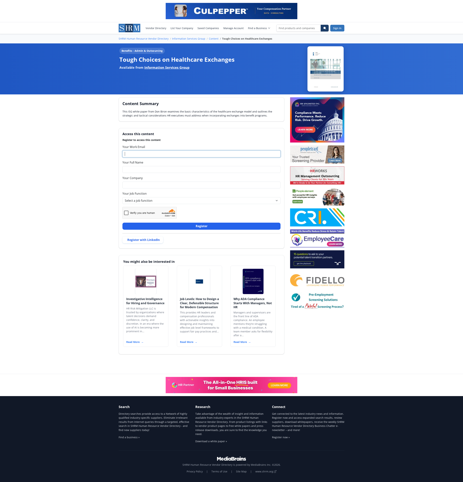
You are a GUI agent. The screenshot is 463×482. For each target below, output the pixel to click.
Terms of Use (219, 471)
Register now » (281, 437)
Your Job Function (134, 194)
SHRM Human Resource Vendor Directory (144, 38)
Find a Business (257, 28)
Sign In (337, 28)
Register (201, 226)
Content (213, 38)
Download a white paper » (211, 441)
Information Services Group (188, 38)
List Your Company (182, 28)
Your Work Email (133, 147)
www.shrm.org (264, 471)
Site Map (241, 471)
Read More (133, 342)
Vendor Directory (156, 28)
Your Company (132, 178)
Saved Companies (208, 28)
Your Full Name (132, 162)
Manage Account (233, 28)
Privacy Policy (195, 471)
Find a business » (129, 437)
